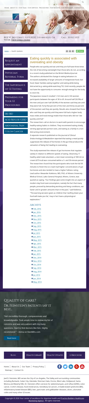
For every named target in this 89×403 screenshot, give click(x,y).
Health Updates (55, 355)
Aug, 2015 (37, 230)
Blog (13, 355)
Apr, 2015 (37, 243)
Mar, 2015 (37, 247)
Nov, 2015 (37, 219)
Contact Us (79, 8)
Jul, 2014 (36, 275)
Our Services (33, 8)
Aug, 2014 (37, 271)
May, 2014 (37, 282)
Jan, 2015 (37, 254)
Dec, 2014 (37, 257)
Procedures (44, 8)
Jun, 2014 (37, 278)
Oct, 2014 (37, 264)
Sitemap (8, 370)
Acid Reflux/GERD (15, 119)
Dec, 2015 (37, 216)
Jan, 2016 (37, 212)
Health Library (34, 355)
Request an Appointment (13, 62)
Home (6, 8)
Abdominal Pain (14, 125)
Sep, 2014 (37, 268)
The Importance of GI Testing (15, 87)
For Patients (55, 8)
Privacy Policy (38, 366)
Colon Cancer (14, 131)
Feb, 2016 (37, 209)
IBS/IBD (9, 113)
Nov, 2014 (37, 261)
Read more (11, 338)
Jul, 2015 (36, 233)
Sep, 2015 (37, 226)
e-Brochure (76, 355)
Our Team (22, 8)
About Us (13, 8)
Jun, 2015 (37, 237)
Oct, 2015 (37, 223)
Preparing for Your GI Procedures (14, 101)
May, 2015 (37, 240)
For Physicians (67, 8)
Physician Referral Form (14, 74)
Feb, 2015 (37, 250)
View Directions (20, 40)
